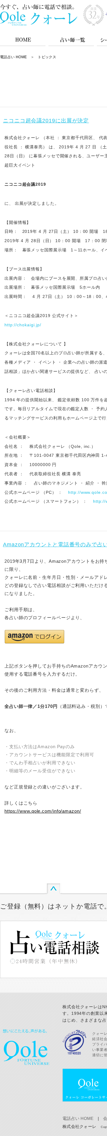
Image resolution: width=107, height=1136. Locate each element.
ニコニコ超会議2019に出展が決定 (46, 121)
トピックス (47, 57)
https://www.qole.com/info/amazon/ (42, 811)
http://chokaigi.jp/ (22, 324)
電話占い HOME (13, 57)
